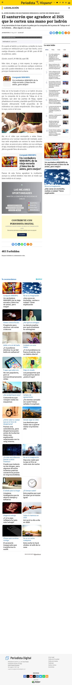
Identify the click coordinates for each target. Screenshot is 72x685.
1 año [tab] (64, 49)
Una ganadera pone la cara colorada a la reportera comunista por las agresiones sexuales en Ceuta (54, 93)
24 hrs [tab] (46, 49)
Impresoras (20, 208)
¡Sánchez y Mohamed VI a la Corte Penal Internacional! (55, 116)
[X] (54, 2)
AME (69, 2)
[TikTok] (60, 2)
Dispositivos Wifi (10, 208)
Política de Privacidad (53, 659)
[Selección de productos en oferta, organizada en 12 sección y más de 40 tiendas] (22, 185)
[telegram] (40, 676)
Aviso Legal (51, 657)
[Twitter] (54, 33)
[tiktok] (34, 676)
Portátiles (12, 210)
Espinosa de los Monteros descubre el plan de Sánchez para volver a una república (55, 101)
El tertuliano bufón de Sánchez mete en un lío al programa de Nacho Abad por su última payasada (55, 84)
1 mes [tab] (58, 49)
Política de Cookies (53, 661)
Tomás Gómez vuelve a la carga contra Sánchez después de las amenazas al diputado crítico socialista (55, 132)
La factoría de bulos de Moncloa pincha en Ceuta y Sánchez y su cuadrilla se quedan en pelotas (55, 109)
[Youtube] (57, 2)
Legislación (11, 8)
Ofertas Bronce (34, 210)
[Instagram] (62, 2)
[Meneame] (65, 33)
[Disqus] (22, 582)
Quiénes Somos (52, 665)
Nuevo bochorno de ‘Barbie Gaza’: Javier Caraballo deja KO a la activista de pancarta (55, 66)
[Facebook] (51, 2)
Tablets (18, 210)
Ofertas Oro (33, 205)
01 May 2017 (13, 32)
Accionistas (51, 667)
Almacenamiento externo (14, 205)
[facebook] (24, 676)
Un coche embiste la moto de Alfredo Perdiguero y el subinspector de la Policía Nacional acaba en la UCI (55, 57)
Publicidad (51, 663)
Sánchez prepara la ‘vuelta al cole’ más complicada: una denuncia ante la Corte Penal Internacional (55, 123)
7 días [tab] (52, 49)
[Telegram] (62, 33)
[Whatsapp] (59, 33)
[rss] (46, 676)
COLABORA (22, 234)
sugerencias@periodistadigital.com (17, 669)
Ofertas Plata (33, 207)
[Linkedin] (56, 33)
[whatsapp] (65, 2)
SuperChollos (33, 203)
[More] (68, 33)
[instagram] (37, 676)
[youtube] (31, 676)
